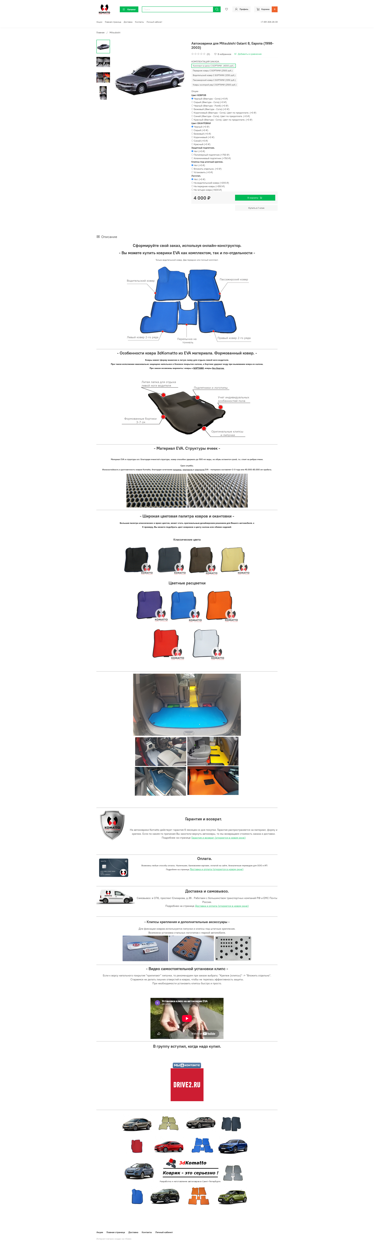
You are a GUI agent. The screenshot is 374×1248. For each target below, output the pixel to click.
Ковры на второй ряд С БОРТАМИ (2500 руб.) (215, 84)
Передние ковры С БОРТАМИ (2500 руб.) (213, 70)
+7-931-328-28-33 (269, 22)
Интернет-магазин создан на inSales (113, 1238)
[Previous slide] (117, 77)
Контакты (139, 22)
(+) (211, 98)
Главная (100, 32)
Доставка (128, 22)
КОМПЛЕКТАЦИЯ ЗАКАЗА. (205, 61)
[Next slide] (181, 77)
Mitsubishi (115, 32)
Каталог (131, 9)
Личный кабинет (154, 22)
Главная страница (113, 22)
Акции (99, 22)
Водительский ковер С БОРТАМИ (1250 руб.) (214, 75)
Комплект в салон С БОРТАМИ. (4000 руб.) (213, 65)
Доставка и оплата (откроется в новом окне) (216, 869)
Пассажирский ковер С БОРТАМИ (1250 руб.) (214, 80)
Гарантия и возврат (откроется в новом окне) (218, 837)
